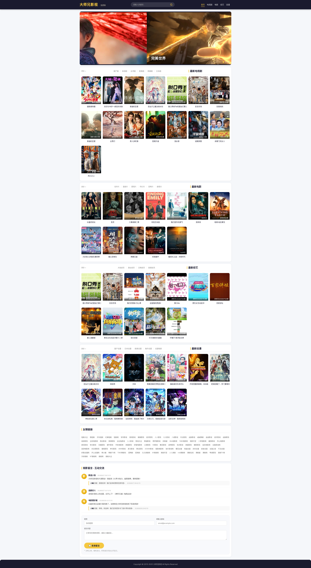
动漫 (228, 5)
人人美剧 (172, 453)
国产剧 (116, 71)
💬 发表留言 (94, 546)
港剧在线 (190, 453)
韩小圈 (104, 453)
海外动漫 (148, 349)
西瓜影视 (103, 441)
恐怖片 (150, 187)
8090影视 (122, 449)
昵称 (85, 519)
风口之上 (91, 176)
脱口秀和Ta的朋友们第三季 (177, 106)
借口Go (177, 303)
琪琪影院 (111, 441)
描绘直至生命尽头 (177, 384)
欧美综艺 (151, 268)
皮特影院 (171, 445)
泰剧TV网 (221, 453)
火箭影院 (147, 445)
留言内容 (87, 528)
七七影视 (166, 437)
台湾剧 (133, 71)
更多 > (83, 71)
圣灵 (112, 222)
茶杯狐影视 (156, 441)
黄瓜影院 (139, 449)
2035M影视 (149, 449)
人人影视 (130, 441)
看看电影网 (159, 449)
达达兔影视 (121, 441)
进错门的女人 (220, 141)
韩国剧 (150, 71)
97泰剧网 (93, 456)
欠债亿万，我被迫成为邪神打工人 (155, 419)
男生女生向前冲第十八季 (112, 338)
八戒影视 (175, 437)
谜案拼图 (198, 141)
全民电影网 (94, 441)
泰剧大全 (109, 456)
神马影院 (113, 449)
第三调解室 (91, 338)
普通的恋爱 (134, 106)
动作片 (116, 187)
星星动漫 (204, 449)
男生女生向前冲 (198, 303)
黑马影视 (131, 449)
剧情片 (159, 187)
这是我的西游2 (155, 303)
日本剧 (158, 71)
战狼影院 (226, 437)
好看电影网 (138, 445)
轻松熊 (112, 384)
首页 (203, 5)
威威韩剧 (200, 437)
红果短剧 (108, 437)
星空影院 (149, 437)
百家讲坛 (219, 303)
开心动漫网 (95, 453)
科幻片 (142, 187)
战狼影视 (192, 437)
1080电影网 (183, 441)
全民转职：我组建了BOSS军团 (134, 419)
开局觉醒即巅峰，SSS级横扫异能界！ (198, 384)
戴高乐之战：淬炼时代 (176, 257)
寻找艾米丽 (155, 222)
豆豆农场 (198, 106)
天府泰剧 (84, 456)
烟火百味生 (112, 257)
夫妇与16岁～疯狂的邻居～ (112, 106)
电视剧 (209, 5)
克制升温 (155, 141)
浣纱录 (176, 141)
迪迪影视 (209, 437)
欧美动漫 (138, 349)
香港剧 (124, 71)
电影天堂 (193, 441)
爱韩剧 (130, 453)
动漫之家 (213, 449)
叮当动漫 (221, 449)
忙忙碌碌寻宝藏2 (155, 338)
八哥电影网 (202, 441)
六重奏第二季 (134, 222)
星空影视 (217, 437)
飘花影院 (163, 445)
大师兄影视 (93, 5)
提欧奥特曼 (91, 106)
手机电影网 (119, 445)
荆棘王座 (134, 257)
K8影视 (155, 445)
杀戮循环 (155, 257)
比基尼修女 (91, 222)
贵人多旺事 (134, 141)
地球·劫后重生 (219, 222)
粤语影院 (213, 453)
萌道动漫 (187, 449)
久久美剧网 (146, 453)
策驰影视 (147, 441)
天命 (134, 384)
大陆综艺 (121, 268)
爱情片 (133, 187)
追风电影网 (206, 445)
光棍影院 (101, 445)
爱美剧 (137, 453)
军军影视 (124, 437)
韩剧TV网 (111, 453)
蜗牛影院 (110, 445)
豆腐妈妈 (219, 106)
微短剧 (92, 437)
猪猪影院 (141, 437)
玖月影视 (180, 445)
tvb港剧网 (181, 453)
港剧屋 (198, 453)
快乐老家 (134, 338)
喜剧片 (125, 187)
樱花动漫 (179, 449)
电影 (216, 5)
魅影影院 (197, 445)
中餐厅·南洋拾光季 (177, 338)
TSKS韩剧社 (121, 453)
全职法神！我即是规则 (176, 419)
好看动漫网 (85, 453)
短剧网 (116, 437)
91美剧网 (155, 453)
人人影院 (158, 437)
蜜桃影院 (105, 449)
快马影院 (93, 445)
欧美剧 (141, 71)
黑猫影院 (128, 445)
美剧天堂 (164, 453)
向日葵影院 (95, 449)
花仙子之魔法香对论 (155, 106)
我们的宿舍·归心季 (134, 303)
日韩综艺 (141, 268)
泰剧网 (101, 456)
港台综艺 (131, 268)
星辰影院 (84, 441)
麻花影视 (84, 445)
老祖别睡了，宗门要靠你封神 (219, 384)
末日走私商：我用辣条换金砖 (112, 419)
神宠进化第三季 (91, 419)
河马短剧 (100, 437)
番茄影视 (211, 441)
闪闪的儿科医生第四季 (91, 257)
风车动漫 (196, 449)
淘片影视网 (169, 449)
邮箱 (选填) (160, 519)
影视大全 (139, 441)
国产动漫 (117, 349)
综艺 (222, 5)
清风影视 (132, 437)
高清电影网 (85, 449)
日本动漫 (128, 349)
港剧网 (205, 453)
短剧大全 (84, 437)
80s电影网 (173, 441)
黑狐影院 (188, 445)
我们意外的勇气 (177, 222)
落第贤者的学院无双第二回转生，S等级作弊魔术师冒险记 (155, 384)
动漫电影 (158, 349)
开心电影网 (221, 441)
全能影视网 (216, 445)
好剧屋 (165, 441)
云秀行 (112, 141)
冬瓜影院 (183, 437)
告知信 (198, 222)
